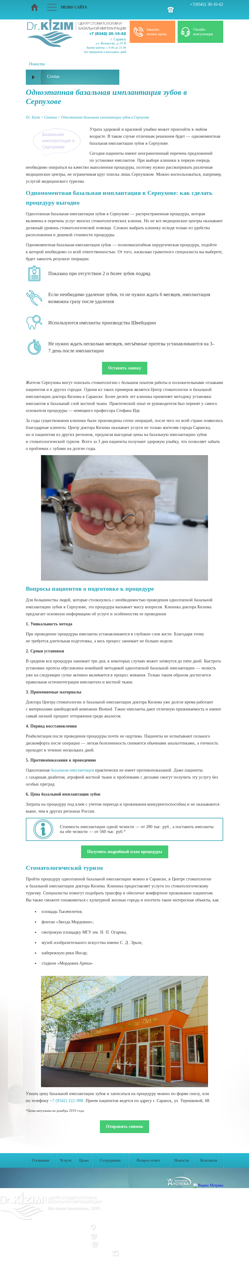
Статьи (95, 1219)
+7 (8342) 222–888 (66, 1100)
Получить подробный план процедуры (124, 851)
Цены (84, 1160)
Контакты (208, 1160)
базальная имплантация (72, 770)
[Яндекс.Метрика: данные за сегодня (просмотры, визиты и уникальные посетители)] (208, 1185)
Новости (181, 1160)
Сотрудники (110, 1160)
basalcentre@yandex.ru (142, 1252)
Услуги (65, 1160)
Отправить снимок (124, 1126)
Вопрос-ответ (148, 1160)
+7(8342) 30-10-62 (206, 4)
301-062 (132, 1236)
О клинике (40, 1160)
